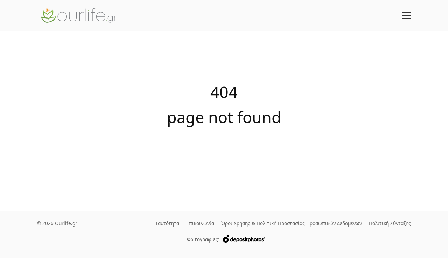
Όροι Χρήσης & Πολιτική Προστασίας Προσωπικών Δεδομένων (291, 223)
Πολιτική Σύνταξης (390, 223)
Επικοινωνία (200, 223)
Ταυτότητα (167, 223)
